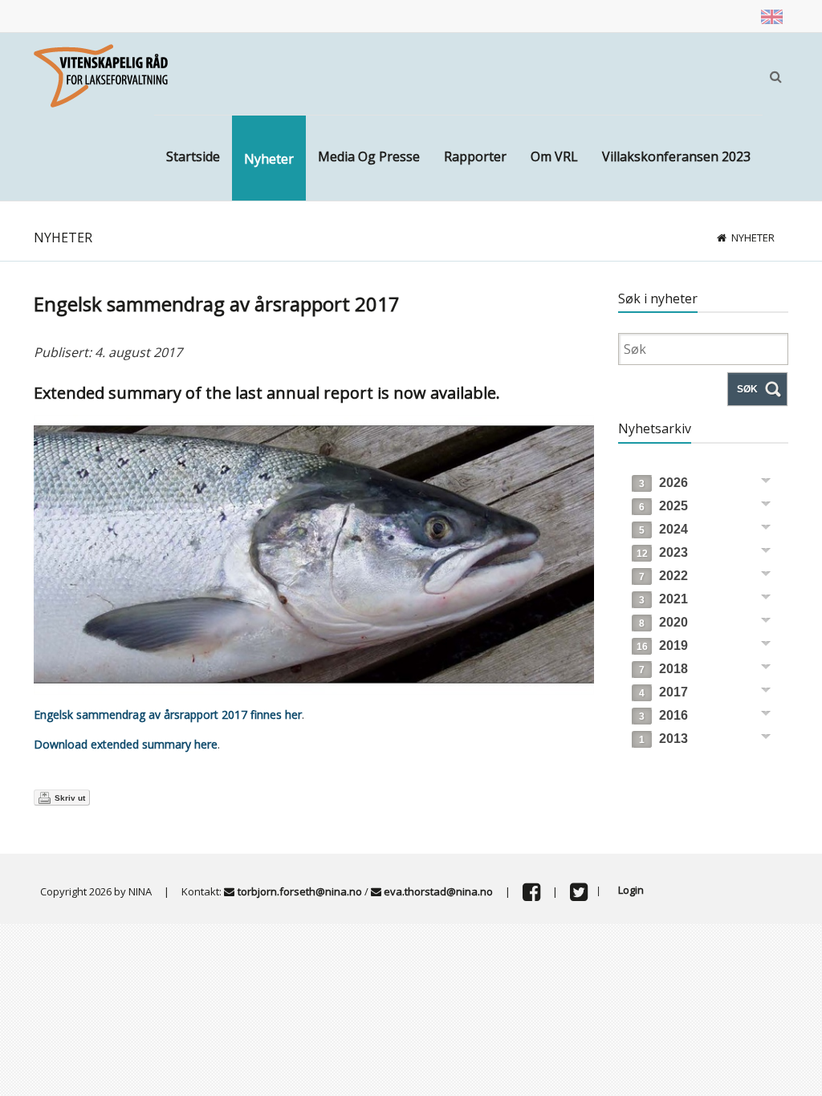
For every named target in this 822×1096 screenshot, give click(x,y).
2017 (663, 692)
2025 (663, 506)
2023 (662, 552)
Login (631, 890)
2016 (663, 715)
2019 (662, 645)
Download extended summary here (126, 744)
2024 (663, 529)
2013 (663, 738)
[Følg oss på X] (579, 895)
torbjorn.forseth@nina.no (300, 891)
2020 (663, 622)
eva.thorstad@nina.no (438, 891)
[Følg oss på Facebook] (531, 895)
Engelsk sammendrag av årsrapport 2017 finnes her (168, 714)
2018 (663, 669)
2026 (663, 482)
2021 (663, 599)
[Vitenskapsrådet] (101, 74)
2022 (663, 576)
